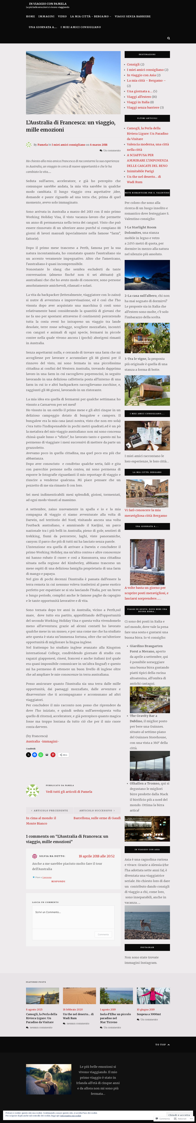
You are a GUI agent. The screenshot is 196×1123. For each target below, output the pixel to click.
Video (62, 16)
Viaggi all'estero (139, 97)
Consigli (133, 64)
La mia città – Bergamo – (90, 16)
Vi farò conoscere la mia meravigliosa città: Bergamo (146, 512)
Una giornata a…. (43, 27)
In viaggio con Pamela (47, 3)
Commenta (103, 934)
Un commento (112, 1027)
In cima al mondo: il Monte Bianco (47, 817)
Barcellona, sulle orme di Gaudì (97, 814)
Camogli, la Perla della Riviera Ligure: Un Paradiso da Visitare (147, 133)
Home (30, 16)
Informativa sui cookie (70, 1116)
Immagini (46, 16)
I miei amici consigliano (81, 27)
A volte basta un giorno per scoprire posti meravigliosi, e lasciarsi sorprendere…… (146, 593)
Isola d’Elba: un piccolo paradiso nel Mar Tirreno (115, 1018)
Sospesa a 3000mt (149, 1014)
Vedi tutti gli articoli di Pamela (69, 792)
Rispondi (58, 881)
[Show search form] (168, 38)
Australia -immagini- (42, 741)
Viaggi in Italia (138, 102)
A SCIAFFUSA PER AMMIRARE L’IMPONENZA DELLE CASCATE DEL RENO (147, 160)
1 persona (46, 877)
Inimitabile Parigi (140, 171)
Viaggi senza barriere (133, 16)
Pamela (43, 144)
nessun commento (41, 1027)
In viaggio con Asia (141, 75)
